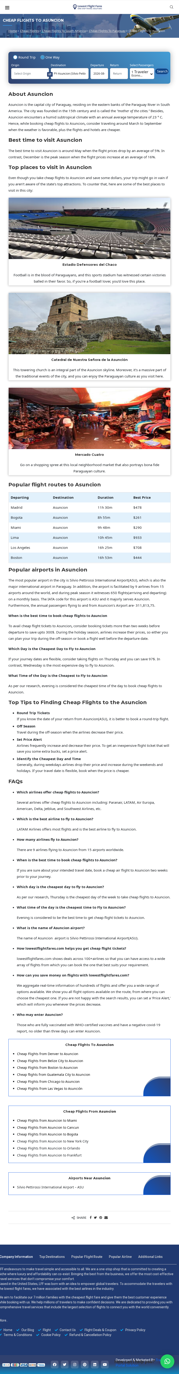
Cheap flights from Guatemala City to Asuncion (53, 1074)
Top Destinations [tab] (52, 1257)
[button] (167, 1361)
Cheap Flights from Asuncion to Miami (47, 1120)
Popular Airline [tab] (120, 1257)
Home (12, 31)
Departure (97, 65)
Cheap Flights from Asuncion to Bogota (47, 1134)
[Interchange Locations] (50, 74)
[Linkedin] (95, 1364)
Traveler (139, 73)
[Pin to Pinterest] (100, 1217)
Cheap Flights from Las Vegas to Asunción (50, 1088)
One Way (52, 57)
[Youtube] (105, 1364)
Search (162, 71)
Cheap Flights (29, 31)
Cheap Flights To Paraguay (107, 31)
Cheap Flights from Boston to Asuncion (47, 1067)
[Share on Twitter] (95, 1217)
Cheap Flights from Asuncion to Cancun (48, 1127)
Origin (15, 65)
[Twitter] (65, 1364)
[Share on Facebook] (91, 1217)
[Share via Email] (106, 1217)
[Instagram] (75, 1364)
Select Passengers (142, 65)
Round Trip (27, 57)
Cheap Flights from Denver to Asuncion (47, 1054)
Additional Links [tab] (150, 1257)
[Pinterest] (85, 1364)
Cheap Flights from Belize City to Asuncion (50, 1061)
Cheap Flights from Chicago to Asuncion (48, 1081)
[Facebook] (55, 1364)
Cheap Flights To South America (64, 31)
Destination (58, 65)
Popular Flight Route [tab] (86, 1257)
